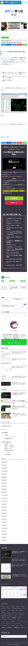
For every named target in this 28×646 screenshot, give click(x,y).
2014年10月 (13, 528)
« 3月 (2, 599)
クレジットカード (12, 619)
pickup (15, 615)
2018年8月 (13, 477)
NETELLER (9, 615)
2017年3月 (13, 516)
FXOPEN (21, 610)
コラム (14, 429)
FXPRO (3, 612)
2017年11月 (13, 498)
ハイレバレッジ (5, 621)
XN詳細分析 (14, 198)
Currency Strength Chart (16, 608)
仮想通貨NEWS (15, 438)
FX (17, 610)
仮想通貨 (14, 432)
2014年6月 (13, 537)
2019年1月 (13, 465)
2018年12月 (13, 468)
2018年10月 (13, 471)
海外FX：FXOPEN (15, 445)
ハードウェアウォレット (15, 436)
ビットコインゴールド (16, 623)
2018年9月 (13, 474)
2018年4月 (13, 486)
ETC (8, 610)
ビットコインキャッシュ (6, 623)
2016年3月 (13, 522)
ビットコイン (23, 621)
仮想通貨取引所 (17, 627)
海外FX (23, 627)
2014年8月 (13, 534)
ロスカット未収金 (19, 625)
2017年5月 (13, 510)
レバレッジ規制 (12, 625)
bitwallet (8, 452)
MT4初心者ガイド (5, 37)
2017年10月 (13, 501)
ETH (12, 610)
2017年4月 (13, 513)
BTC (9, 608)
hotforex (9, 612)
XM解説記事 (13, 617)
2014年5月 (13, 540)
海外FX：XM (15, 448)
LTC (19, 612)
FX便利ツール (15, 443)
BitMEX (15, 435)
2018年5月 (13, 483)
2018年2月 (13, 489)
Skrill (20, 615)
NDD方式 (4, 615)
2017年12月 (13, 495)
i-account (14, 612)
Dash (23, 608)
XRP (19, 617)
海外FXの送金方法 (15, 450)
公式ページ (14, 202)
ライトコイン (4, 625)
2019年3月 (13, 462)
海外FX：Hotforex (15, 447)
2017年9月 (13, 504)
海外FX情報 (15, 454)
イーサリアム (4, 619)
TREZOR (4, 617)
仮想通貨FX (9, 627)
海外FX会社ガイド (14, 441)
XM (8, 617)
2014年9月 (13, 531)
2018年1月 (13, 492)
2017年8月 (13, 507)
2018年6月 (13, 480)
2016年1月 (13, 525)
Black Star (4, 608)
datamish (4, 610)
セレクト (19, 619)
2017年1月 (13, 519)
